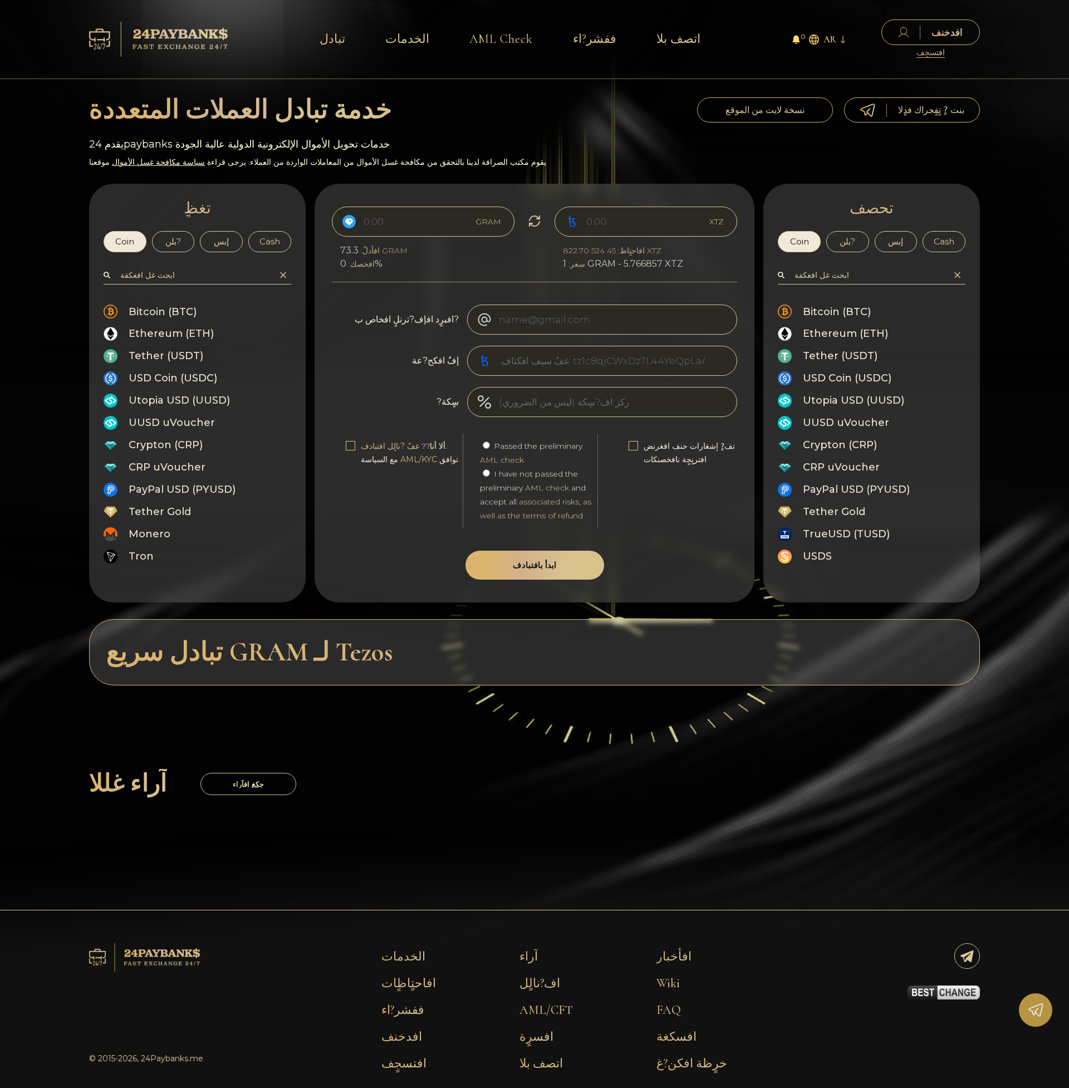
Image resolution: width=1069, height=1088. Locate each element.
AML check (502, 460)
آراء (528, 956)
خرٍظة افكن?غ (691, 1063)
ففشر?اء (594, 39)
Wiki (668, 983)
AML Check (501, 39)
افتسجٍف (930, 52)
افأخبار (674, 956)
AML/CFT (546, 1010)
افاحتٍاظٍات (408, 983)
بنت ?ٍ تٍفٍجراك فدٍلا (931, 110)
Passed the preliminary (531, 453)
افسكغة (676, 1037)
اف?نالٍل (539, 983)
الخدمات (407, 39)
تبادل (332, 39)
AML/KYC (418, 459)
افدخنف (401, 1037)
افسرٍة (536, 1037)
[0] (796, 41)
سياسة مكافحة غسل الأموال (158, 162)
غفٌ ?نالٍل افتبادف (390, 446)
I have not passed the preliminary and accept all (535, 495)
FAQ (668, 1010)
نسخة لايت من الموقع (765, 110)
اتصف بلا (678, 39)
